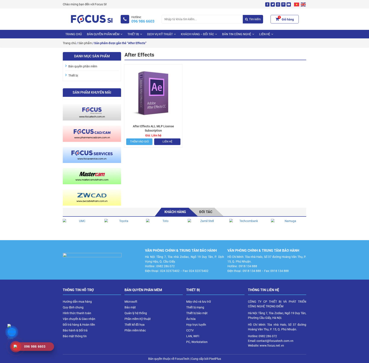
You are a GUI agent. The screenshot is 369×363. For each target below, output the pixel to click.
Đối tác (205, 212)
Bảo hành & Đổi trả (75, 330)
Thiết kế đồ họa (134, 324)
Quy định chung (73, 307)
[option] (80, 227)
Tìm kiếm (255, 19)
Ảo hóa (191, 319)
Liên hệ (167, 141)
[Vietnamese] (297, 4)
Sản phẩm (85, 43)
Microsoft (130, 301)
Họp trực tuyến (196, 324)
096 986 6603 (142, 21)
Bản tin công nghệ (236, 34)
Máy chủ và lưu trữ (198, 301)
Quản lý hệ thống (135, 313)
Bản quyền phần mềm (103, 34)
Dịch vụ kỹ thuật (160, 34)
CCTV (190, 330)
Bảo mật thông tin (75, 336)
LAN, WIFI (192, 336)
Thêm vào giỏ (139, 141)
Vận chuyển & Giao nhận (79, 319)
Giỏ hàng (286, 18)
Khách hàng (175, 212)
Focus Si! (101, 4)
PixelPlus (215, 358)
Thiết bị (133, 34)
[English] (303, 4)
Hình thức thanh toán (77, 313)
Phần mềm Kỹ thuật (137, 319)
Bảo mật (130, 307)
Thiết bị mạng (195, 307)
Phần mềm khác (135, 330)
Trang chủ (73, 34)
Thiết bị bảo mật (197, 313)
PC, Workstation (197, 342)
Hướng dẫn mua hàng (77, 301)
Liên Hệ (264, 34)
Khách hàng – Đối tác (197, 34)
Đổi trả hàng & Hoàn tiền (79, 324)
